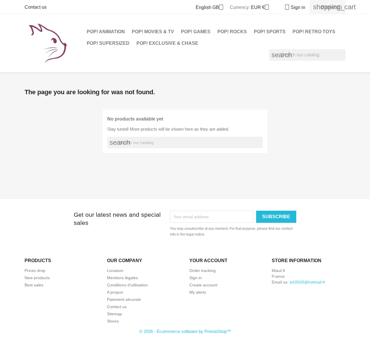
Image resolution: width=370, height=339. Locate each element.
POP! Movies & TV (153, 31)
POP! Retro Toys (314, 31)
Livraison (115, 270)
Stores (113, 321)
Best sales (34, 285)
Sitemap (114, 314)
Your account (208, 260)
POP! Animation (106, 31)
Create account (203, 285)
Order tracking (202, 270)
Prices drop (35, 270)
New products (37, 277)
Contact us (36, 7)
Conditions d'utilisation (127, 285)
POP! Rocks (232, 31)
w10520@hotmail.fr (307, 282)
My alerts (197, 292)
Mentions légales (122, 277)
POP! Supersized (108, 43)
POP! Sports (270, 31)
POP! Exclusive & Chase (167, 43)
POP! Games (195, 31)
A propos (115, 292)
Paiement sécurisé (124, 299)
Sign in (195, 277)
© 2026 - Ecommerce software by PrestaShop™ (185, 331)
